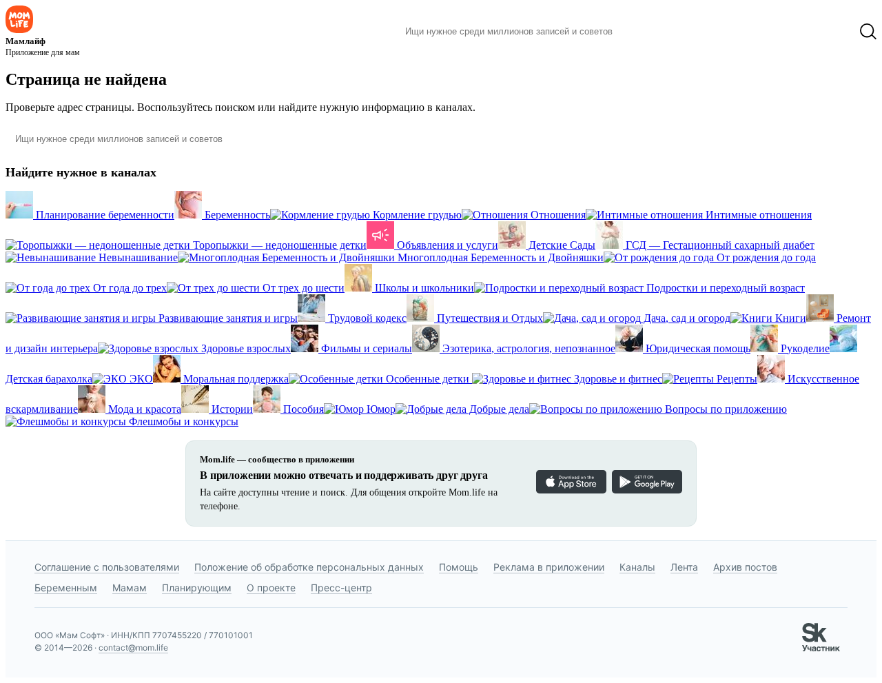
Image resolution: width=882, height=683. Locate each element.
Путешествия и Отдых (488, 318)
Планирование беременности (103, 215)
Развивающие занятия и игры (227, 318)
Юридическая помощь (696, 348)
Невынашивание (137, 257)
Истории (231, 409)
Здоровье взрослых (244, 348)
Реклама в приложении (548, 567)
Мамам (129, 587)
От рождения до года (765, 257)
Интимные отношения (757, 215)
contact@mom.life (133, 647)
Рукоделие (804, 348)
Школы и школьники (423, 288)
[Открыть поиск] (868, 31)
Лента (684, 567)
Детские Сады (560, 245)
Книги (789, 318)
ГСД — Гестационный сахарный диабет (718, 245)
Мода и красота (143, 409)
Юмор (380, 409)
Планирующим (197, 587)
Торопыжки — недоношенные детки (278, 245)
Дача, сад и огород (685, 318)
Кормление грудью (416, 215)
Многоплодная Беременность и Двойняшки (499, 257)
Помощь (458, 567)
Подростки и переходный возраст (724, 288)
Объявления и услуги (446, 245)
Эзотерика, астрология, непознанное (527, 348)
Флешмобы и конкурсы (182, 421)
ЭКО (140, 379)
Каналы (637, 567)
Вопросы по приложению (724, 409)
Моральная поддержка (235, 379)
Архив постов (745, 567)
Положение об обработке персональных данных (309, 567)
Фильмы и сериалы (365, 348)
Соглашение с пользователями (106, 567)
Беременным (65, 587)
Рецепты (735, 379)
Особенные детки (427, 379)
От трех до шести (302, 288)
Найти (644, 31)
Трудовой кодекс (366, 318)
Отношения (557, 215)
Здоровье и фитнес (616, 379)
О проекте (271, 587)
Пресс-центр (341, 587)
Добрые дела (497, 409)
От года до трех (128, 288)
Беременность (236, 215)
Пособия (302, 409)
